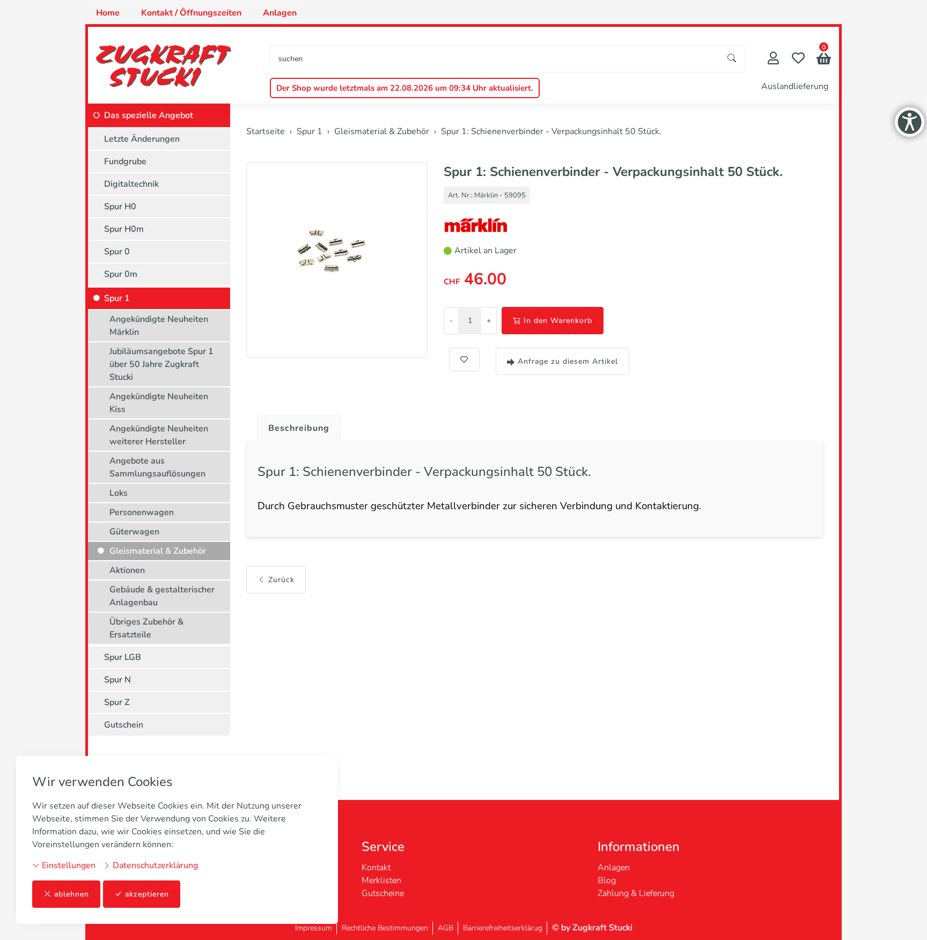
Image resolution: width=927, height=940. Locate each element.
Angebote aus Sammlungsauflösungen (157, 467)
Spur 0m (120, 274)
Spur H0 (120, 206)
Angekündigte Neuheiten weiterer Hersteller (158, 435)
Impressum (313, 928)
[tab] (294, 425)
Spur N (117, 680)
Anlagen (280, 13)
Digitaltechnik (131, 184)
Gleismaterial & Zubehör (157, 551)
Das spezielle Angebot (148, 115)
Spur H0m (124, 229)
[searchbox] (495, 58)
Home (108, 13)
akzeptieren (147, 894)
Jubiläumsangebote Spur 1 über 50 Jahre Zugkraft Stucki (161, 364)
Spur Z (117, 702)
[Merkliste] (798, 59)
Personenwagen (141, 512)
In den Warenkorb (558, 320)
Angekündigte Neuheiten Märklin (158, 325)
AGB (445, 928)
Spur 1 (117, 298)
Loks (118, 493)
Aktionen (127, 570)
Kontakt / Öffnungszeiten (191, 13)
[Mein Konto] (773, 59)
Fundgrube (125, 161)
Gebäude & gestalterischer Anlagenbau (162, 596)
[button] (823, 60)
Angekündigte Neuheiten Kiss (158, 403)
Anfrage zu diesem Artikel (568, 361)
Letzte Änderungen (142, 139)
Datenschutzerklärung (154, 865)
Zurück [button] (281, 580)
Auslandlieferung (794, 86)
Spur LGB (122, 657)
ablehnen (71, 894)
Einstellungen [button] (67, 865)
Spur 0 (117, 252)
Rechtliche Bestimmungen (385, 928)
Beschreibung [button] (298, 428)
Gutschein (123, 725)
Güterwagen (134, 532)
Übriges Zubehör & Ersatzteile (146, 628)
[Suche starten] (732, 58)
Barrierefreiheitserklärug (502, 928)
